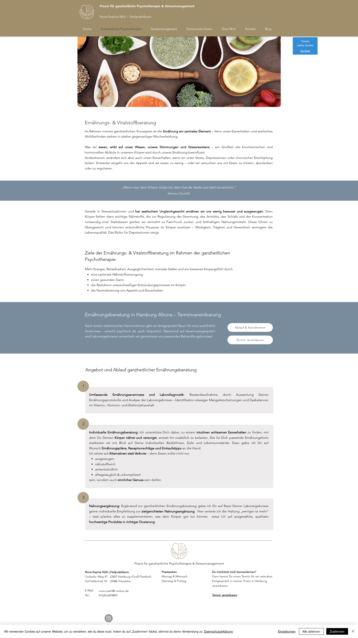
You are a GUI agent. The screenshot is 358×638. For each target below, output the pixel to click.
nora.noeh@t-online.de (114, 591)
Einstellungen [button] (287, 631)
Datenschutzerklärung (218, 631)
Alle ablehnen (311, 631)
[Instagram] (109, 618)
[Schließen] (353, 631)
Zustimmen (337, 631)
